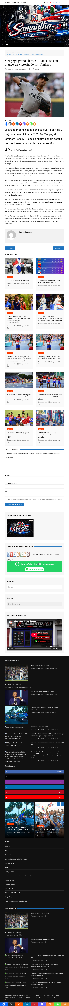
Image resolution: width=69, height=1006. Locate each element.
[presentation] (58, 804)
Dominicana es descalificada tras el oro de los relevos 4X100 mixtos (50, 396)
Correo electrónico (11, 483)
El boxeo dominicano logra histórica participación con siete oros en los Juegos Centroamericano (18, 319)
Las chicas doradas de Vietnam (18, 280)
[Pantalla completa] (60, 649)
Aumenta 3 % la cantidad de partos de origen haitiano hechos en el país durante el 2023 (46, 965)
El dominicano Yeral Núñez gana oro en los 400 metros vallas (19, 395)
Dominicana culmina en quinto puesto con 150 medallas (49, 281)
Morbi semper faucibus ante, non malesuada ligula (19, 876)
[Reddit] (13, 124)
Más (55, 997)
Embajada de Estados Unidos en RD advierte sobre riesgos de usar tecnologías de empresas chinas (47, 735)
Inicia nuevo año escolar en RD (39, 727)
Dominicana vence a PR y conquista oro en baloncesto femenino (48, 434)
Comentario (9, 458)
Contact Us (8, 855)
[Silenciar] (57, 649)
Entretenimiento (47, 997)
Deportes (37, 69)
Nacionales (10, 824)
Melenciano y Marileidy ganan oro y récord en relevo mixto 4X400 (18, 434)
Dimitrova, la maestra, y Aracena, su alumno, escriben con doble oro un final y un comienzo (50, 318)
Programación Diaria (11, 888)
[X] (10, 124)
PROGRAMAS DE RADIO (13, 893)
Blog (6, 851)
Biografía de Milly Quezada (13, 684)
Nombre (8, 475)
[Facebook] (6, 124)
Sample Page (8, 897)
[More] (34, 124)
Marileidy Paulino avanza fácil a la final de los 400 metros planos (49, 357)
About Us (7, 846)
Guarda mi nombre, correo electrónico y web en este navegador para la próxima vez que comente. (34, 499)
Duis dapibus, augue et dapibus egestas (16, 859)
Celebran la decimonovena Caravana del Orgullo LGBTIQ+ (18, 828)
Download (8, 2)
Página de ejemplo (10, 884)
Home (6, 867)
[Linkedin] (17, 124)
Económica (55, 995)
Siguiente (57, 248)
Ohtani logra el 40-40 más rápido (40, 665)
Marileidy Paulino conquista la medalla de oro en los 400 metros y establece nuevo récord (19, 358)
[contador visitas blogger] (18, 554)
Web (6, 491)
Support (14, 2)
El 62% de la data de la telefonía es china (42, 691)
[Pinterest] (20, 124)
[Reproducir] (9, 649)
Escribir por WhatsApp (36, 569)
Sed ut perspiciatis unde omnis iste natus (16, 901)
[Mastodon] (24, 124)
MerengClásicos (9, 872)
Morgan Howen (9, 880)
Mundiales (47, 995)
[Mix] (27, 124)
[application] (34, 634)
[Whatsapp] (31, 124)
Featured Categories (10, 863)
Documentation (21, 2)
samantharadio (10, 69)
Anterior (11, 248)
